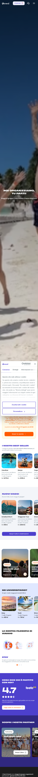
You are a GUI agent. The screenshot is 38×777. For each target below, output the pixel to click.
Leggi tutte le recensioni (12, 707)
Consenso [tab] (6, 369)
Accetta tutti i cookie (19, 404)
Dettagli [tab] (15, 369)
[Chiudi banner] (35, 364)
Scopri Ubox (19, 752)
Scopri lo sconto (18, 434)
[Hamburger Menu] (34, 3)
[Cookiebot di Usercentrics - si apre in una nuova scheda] (23, 364)
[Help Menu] (28, 3)
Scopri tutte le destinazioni (19, 534)
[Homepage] (5, 3)
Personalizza (17, 411)
